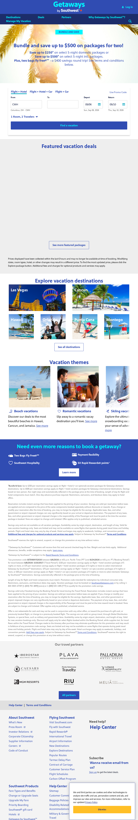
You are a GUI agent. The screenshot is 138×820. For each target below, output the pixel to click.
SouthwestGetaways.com (103, 583)
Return (111, 97)
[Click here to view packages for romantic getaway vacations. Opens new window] (78, 387)
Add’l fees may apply (35, 632)
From (13, 97)
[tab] (19, 92)
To (48, 97)
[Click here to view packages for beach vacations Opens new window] (29, 387)
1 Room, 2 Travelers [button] (22, 116)
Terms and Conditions (87, 632)
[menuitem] (16, 17)
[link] (30, 229)
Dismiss (102, 809)
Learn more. (58, 550)
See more (42, 426)
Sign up (93, 772)
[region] (102, 801)
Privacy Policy (91, 802)
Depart (87, 97)
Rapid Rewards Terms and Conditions (62, 555)
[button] (69, 7)
